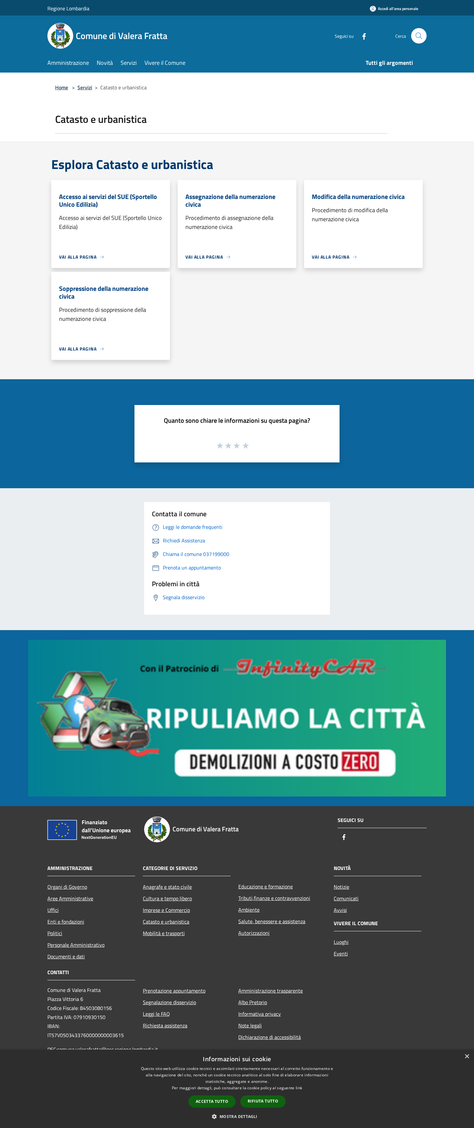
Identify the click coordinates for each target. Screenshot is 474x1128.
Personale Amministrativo (75, 945)
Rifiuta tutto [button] (263, 1101)
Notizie (341, 887)
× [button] (466, 1056)
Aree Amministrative (70, 898)
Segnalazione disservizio (169, 1002)
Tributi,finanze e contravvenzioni (274, 898)
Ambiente (249, 910)
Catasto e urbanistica (166, 921)
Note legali (250, 1025)
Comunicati (346, 898)
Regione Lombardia (68, 8)
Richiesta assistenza (165, 1025)
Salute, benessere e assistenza (271, 921)
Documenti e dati (66, 956)
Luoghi (341, 942)
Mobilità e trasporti (164, 933)
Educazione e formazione (265, 886)
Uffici (53, 910)
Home (61, 87)
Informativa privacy (259, 1014)
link (299, 1088)
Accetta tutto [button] (212, 1101)
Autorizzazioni (254, 933)
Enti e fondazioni (65, 921)
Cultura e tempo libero (167, 898)
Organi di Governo (67, 887)
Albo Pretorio (252, 1002)
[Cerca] (419, 36)
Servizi (84, 87)
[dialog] (237, 1089)
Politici (54, 933)
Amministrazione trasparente (270, 990)
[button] (237, 1116)
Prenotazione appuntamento (174, 990)
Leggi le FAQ (156, 1014)
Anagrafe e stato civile (167, 887)
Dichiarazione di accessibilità (269, 1037)
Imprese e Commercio (166, 910)
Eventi (341, 953)
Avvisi (340, 910)
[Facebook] (361, 35)
